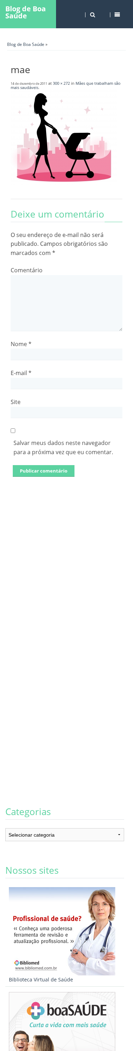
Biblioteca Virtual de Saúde (41, 979)
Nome (21, 344)
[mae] (64, 183)
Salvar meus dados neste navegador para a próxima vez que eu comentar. (63, 447)
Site (16, 402)
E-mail (21, 373)
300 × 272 (61, 83)
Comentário (27, 270)
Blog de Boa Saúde (25, 12)
